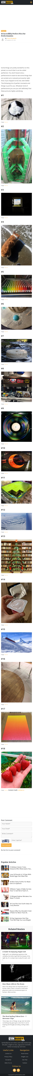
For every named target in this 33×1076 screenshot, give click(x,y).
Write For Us (8, 1063)
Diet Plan (24, 1060)
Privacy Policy (8, 1056)
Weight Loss (24, 1056)
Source (6, 122)
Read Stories (24, 1053)
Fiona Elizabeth (11, 38)
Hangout (3, 31)
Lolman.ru (21, 790)
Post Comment (6, 845)
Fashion (25, 1063)
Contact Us (8, 1053)
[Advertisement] (16, 17)
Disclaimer (8, 1060)
